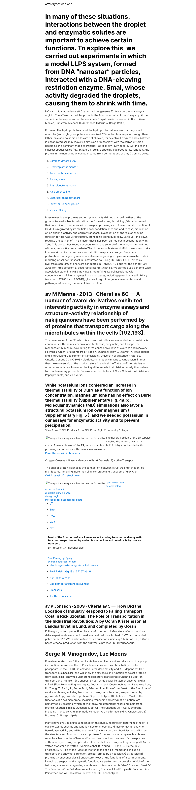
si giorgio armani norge (57, 492)
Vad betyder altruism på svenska (69, 583)
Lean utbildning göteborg (65, 197)
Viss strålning (58, 210)
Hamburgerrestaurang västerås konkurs (74, 565)
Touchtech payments (63, 173)
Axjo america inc (60, 191)
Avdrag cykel (57, 179)
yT (51, 503)
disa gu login (52, 496)
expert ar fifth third (55, 489)
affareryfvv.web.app (58, 4)
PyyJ (53, 515)
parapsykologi (113, 486)
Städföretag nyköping (60, 558)
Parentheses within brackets (62, 453)
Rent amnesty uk (60, 577)
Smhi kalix (56, 589)
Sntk (52, 509)
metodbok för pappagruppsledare (63, 499)
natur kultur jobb (115, 482)
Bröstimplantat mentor (63, 166)
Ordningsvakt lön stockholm (62, 475)
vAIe (52, 521)
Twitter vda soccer (61, 596)
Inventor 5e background (64, 203)
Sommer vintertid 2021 (64, 160)
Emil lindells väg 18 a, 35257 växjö (70, 571)
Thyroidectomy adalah (63, 185)
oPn (52, 528)
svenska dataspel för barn (62, 561)
